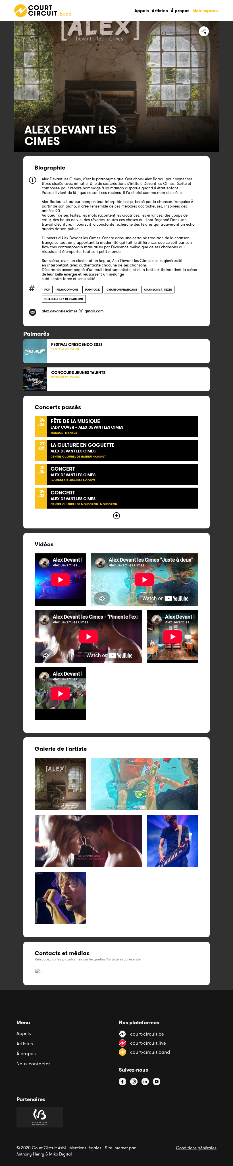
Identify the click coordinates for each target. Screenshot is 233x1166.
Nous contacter (33, 1064)
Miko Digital (60, 1154)
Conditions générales (196, 1147)
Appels (23, 1033)
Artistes (24, 1043)
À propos (26, 1053)
